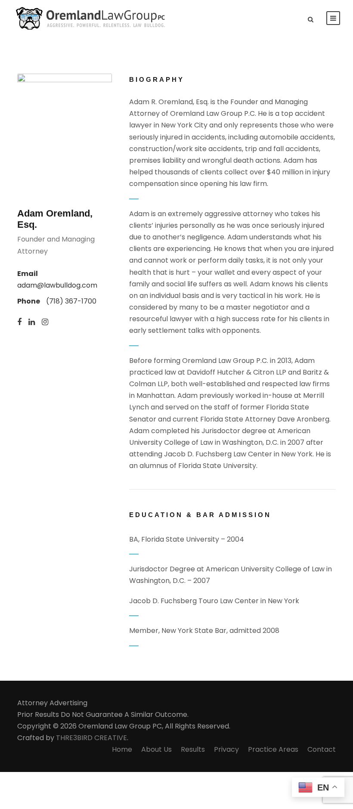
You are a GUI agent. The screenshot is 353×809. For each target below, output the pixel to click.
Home (122, 749)
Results (193, 749)
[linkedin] (31, 322)
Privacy (226, 749)
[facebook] (19, 322)
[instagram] (45, 322)
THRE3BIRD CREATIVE (91, 738)
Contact (321, 749)
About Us (156, 749)
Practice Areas (273, 749)
